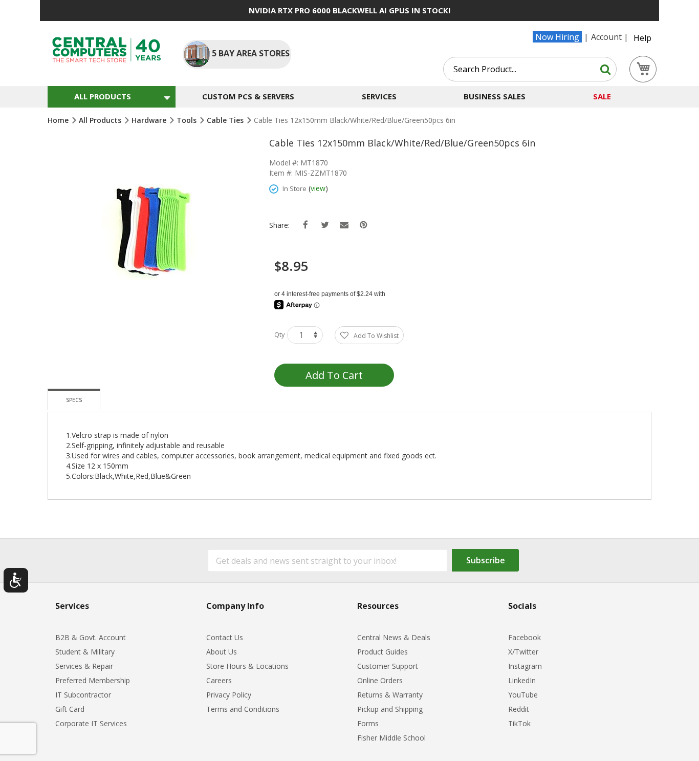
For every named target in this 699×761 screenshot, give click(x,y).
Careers (219, 680)
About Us (221, 652)
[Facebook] (305, 225)
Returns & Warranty (390, 695)
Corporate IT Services (91, 723)
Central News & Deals (393, 637)
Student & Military (85, 652)
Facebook (524, 637)
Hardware (150, 120)
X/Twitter (523, 652)
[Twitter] (324, 225)
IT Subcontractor (83, 695)
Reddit (518, 709)
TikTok (519, 723)
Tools (188, 120)
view (318, 188)
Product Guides (382, 652)
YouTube (523, 695)
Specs (74, 400)
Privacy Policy (228, 695)
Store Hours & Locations (247, 666)
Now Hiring (557, 37)
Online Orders (380, 680)
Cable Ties (226, 120)
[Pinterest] (363, 225)
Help (642, 38)
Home (59, 120)
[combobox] (530, 69)
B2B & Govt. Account (90, 637)
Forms (368, 723)
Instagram (525, 666)
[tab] (74, 399)
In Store (294, 188)
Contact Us (224, 637)
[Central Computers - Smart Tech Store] (107, 49)
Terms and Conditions (242, 709)
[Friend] (344, 225)
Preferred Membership (92, 680)
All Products (101, 120)
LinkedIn (522, 680)
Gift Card (69, 709)
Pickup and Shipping (390, 709)
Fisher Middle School (391, 738)
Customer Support (387, 666)
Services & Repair (84, 666)
